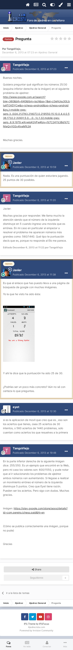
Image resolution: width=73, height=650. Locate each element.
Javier (17, 163)
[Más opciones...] (66, 68)
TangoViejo (13, 48)
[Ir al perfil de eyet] (6, 409)
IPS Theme (29, 623)
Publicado (34, 69)
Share (37, 569)
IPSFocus (44, 623)
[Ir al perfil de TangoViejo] (6, 67)
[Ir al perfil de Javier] (6, 165)
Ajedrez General (47, 52)
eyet (16, 407)
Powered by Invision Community (36, 630)
